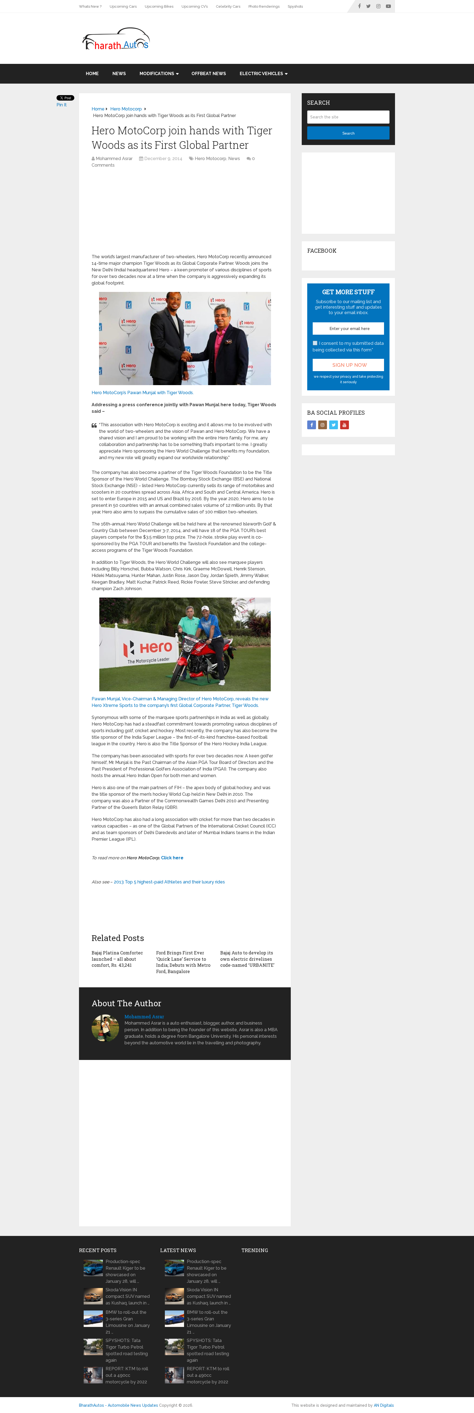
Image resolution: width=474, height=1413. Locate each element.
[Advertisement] (295, 30)
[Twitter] (333, 424)
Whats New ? (90, 6)
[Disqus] (185, 1143)
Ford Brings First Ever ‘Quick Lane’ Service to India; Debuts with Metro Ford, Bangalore (183, 962)
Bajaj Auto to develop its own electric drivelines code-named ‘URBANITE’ (247, 959)
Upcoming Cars (123, 6)
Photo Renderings (264, 6)
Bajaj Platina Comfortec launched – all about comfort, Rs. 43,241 (117, 959)
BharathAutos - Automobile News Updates (118, 1405)
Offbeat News (208, 73)
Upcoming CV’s (195, 6)
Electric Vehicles (261, 73)
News (119, 73)
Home (92, 73)
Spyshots (295, 6)
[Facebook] (311, 424)
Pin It (62, 104)
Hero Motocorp (210, 158)
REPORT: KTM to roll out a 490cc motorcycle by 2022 (127, 1375)
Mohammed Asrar (114, 158)
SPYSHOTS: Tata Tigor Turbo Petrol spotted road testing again (127, 1350)
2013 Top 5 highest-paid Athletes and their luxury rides (169, 882)
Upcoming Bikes (159, 6)
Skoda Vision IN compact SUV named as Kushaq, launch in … (128, 1296)
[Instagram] (322, 424)
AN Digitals (384, 1405)
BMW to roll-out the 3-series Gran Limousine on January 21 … (128, 1322)
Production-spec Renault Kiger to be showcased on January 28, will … (125, 1271)
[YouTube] (344, 424)
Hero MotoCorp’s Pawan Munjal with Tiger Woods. (143, 392)
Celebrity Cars (228, 6)
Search (348, 133)
